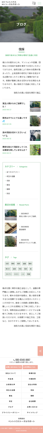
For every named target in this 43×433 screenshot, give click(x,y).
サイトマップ (32, 412)
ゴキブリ (8, 274)
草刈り (8, 269)
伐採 (8, 180)
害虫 (8, 184)
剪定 (8, 193)
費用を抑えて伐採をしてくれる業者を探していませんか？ (14, 148)
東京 (18, 263)
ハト (23, 274)
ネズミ (16, 274)
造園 (24, 263)
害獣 (8, 189)
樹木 (25, 269)
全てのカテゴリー (13, 172)
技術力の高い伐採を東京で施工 (27, 92)
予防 (20, 269)
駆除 (30, 263)
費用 (12, 263)
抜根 (14, 269)
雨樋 (28, 274)
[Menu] (39, 3)
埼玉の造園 (11, 176)
